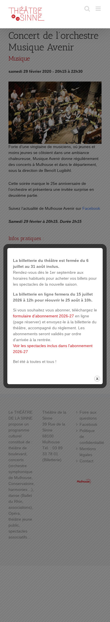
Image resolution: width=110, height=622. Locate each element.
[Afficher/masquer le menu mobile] (99, 9)
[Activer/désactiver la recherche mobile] (87, 9)
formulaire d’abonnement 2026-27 (43, 316)
